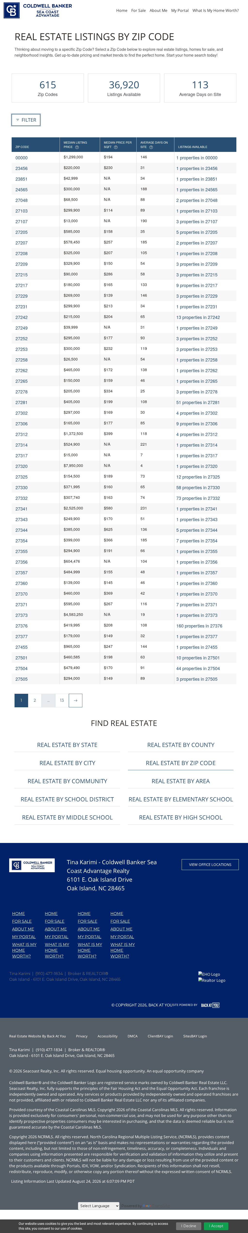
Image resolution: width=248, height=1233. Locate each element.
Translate (161, 1205)
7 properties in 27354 (196, 540)
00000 (22, 157)
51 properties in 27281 (198, 402)
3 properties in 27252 (196, 338)
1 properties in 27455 (196, 647)
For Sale (22, 921)
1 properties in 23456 (196, 168)
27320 (22, 466)
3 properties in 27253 (196, 349)
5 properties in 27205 (196, 232)
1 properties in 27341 (196, 508)
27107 (22, 221)
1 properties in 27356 (196, 562)
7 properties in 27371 (196, 604)
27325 (22, 476)
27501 (22, 657)
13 (62, 700)
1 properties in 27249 (196, 328)
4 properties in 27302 (196, 413)
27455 (22, 647)
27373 (22, 615)
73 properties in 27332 (198, 498)
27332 (22, 498)
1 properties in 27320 (196, 466)
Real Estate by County (180, 745)
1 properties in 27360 (196, 583)
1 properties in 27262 (196, 370)
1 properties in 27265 (196, 381)
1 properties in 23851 (196, 179)
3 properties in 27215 (196, 274)
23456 (22, 168)
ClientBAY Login (160, 1036)
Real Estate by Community (67, 781)
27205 (22, 232)
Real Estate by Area (181, 781)
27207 (22, 242)
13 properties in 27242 (198, 317)
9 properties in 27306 (196, 423)
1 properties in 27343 (196, 519)
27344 (22, 530)
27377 (22, 636)
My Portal (24, 937)
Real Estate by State (67, 745)
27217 (22, 285)
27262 (22, 370)
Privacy (81, 1036)
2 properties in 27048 (196, 200)
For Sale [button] (138, 10)
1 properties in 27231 (196, 306)
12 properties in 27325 (198, 476)
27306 (22, 423)
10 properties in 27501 (198, 657)
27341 (22, 508)
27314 (22, 445)
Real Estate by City (67, 763)
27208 (22, 253)
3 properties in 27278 (196, 391)
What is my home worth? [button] (216, 10)
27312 (22, 434)
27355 (22, 551)
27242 (22, 317)
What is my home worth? (24, 950)
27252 (22, 338)
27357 (22, 572)
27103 (22, 210)
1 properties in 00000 (196, 157)
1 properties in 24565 (196, 189)
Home (18, 913)
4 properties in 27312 (196, 434)
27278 (22, 391)
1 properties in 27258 (196, 359)
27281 (22, 402)
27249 (22, 328)
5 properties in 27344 (196, 530)
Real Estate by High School (180, 817)
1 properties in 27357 (196, 572)
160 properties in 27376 (199, 625)
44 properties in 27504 (198, 668)
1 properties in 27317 (196, 455)
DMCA (133, 1036)
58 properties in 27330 (198, 487)
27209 (22, 264)
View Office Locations (210, 864)
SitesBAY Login (195, 1036)
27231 (22, 306)
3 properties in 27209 (196, 264)
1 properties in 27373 (196, 615)
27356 (22, 562)
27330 (22, 487)
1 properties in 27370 (196, 594)
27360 (22, 583)
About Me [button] (158, 10)
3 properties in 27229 (196, 296)
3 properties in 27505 (196, 679)
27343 (22, 519)
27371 (22, 604)
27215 (22, 274)
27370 (22, 594)
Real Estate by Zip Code (181, 763)
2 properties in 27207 (196, 242)
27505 (22, 679)
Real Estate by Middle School (67, 817)
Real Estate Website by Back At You (37, 1036)
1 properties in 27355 (196, 551)
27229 (22, 296)
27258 (22, 359)
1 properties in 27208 (196, 253)
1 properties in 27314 (196, 445)
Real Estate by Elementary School (181, 799)
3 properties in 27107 (196, 221)
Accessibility (107, 1036)
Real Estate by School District (67, 799)
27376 (22, 625)
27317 (22, 455)
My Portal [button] (180, 10)
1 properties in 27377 (196, 636)
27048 (22, 200)
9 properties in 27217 (196, 285)
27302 (22, 413)
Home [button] (121, 10)
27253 (22, 349)
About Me (23, 929)
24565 (22, 189)
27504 (22, 668)
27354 (22, 540)
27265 (22, 381)
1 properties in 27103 (196, 210)
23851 (22, 179)
